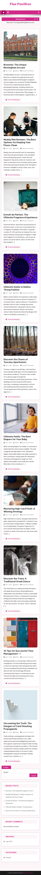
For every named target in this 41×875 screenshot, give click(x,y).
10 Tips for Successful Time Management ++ (18, 652)
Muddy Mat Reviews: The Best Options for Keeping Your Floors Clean (20, 142)
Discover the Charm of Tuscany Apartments (16, 361)
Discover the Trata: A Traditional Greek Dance (17, 580)
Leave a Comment (28, 71)
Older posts (7, 767)
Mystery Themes (28, 873)
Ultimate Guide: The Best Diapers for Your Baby (17, 438)
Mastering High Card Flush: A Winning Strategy (19, 510)
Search (6, 772)
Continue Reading (14, 99)
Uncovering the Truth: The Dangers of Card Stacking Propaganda (18, 726)
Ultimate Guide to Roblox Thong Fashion (17, 288)
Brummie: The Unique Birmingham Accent (15, 66)
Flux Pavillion (20, 4)
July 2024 (9, 841)
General (8, 857)
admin (17, 71)
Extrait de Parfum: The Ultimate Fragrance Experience (20, 216)
